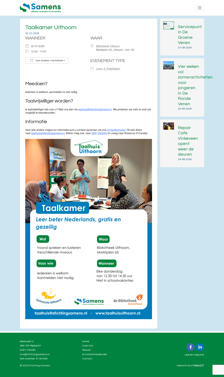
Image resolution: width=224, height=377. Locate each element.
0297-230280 (99, 133)
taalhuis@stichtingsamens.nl (95, 109)
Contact (87, 358)
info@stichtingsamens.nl (34, 354)
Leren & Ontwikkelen (108, 69)
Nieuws (86, 350)
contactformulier (115, 130)
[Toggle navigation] (199, 8)
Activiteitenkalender (94, 354)
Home (85, 341)
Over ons (87, 345)
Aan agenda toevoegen (49, 60)
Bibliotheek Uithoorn (108, 46)
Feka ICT (198, 365)
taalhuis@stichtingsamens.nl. (48, 133)
